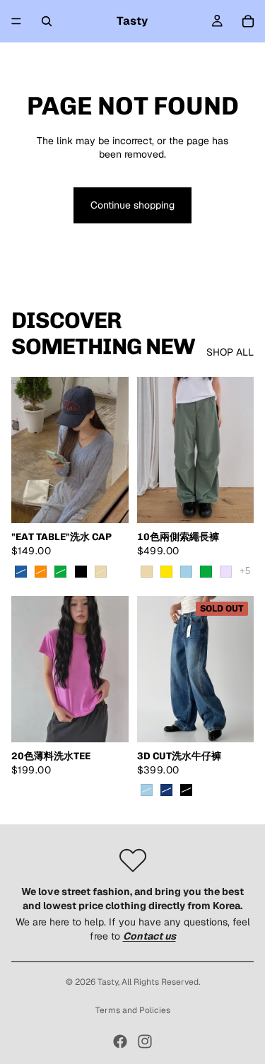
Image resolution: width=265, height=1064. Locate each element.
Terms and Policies (132, 1010)
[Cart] (248, 21)
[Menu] (16, 21)
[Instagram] (144, 1041)
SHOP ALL (230, 352)
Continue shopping (132, 205)
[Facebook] (120, 1041)
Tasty (108, 982)
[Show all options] (245, 570)
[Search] (46, 21)
